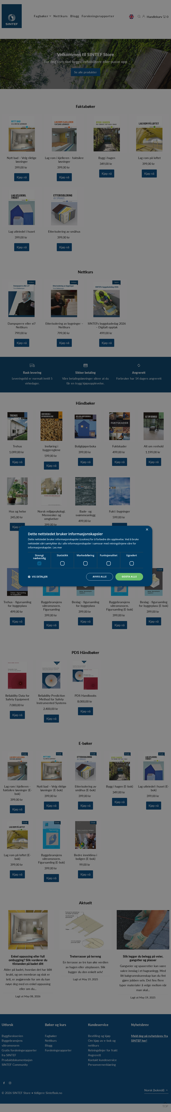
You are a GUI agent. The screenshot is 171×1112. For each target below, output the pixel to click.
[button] (38, 577)
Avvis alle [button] (100, 576)
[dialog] (85, 556)
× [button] (147, 529)
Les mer (57, 547)
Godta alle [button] (129, 576)
